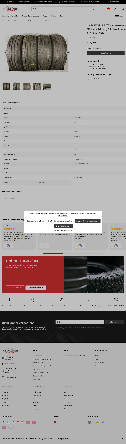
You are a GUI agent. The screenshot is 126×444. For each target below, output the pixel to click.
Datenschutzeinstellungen (36, 221)
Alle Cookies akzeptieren (63, 226)
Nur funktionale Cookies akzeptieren (60, 221)
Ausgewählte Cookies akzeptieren (87, 221)
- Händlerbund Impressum (63, 231)
